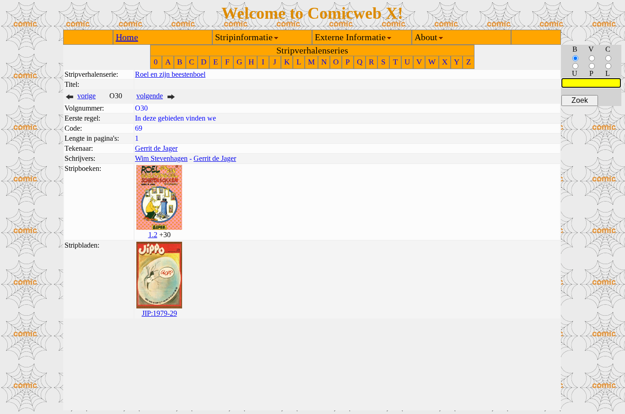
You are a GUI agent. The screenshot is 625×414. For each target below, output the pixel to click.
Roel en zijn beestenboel (170, 74)
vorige (86, 96)
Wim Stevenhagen (161, 158)
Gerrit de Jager (156, 148)
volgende (149, 96)
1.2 (152, 235)
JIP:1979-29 (159, 313)
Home (127, 37)
